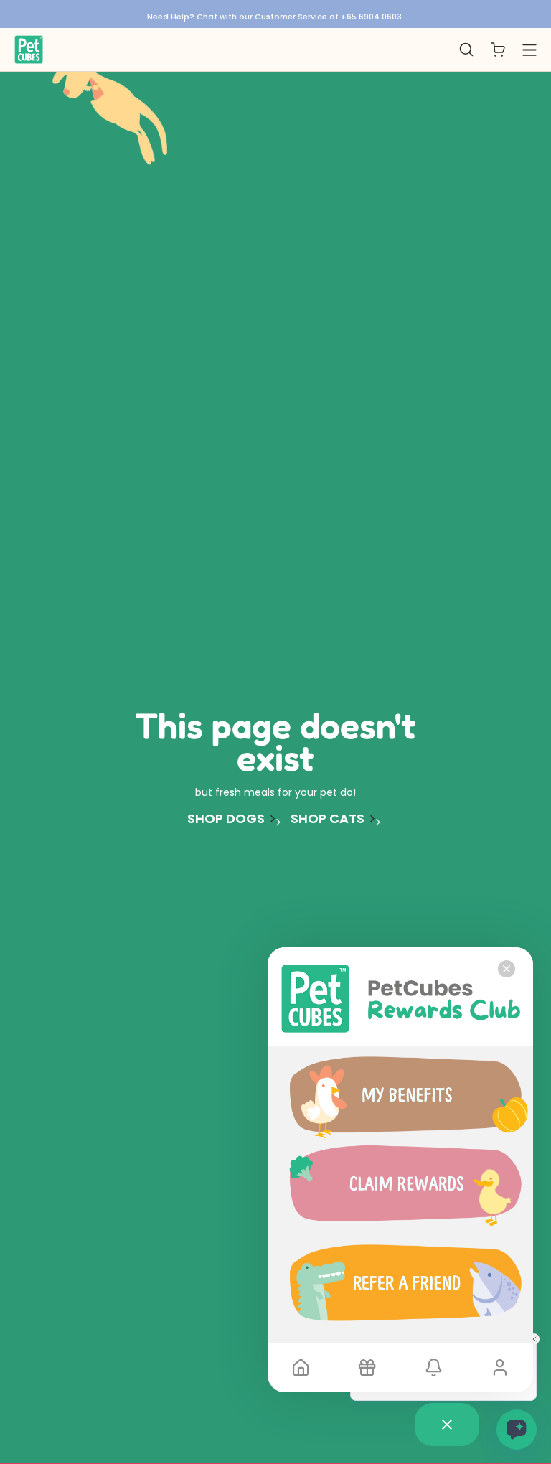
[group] (275, 14)
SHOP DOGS (226, 819)
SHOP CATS (327, 819)
